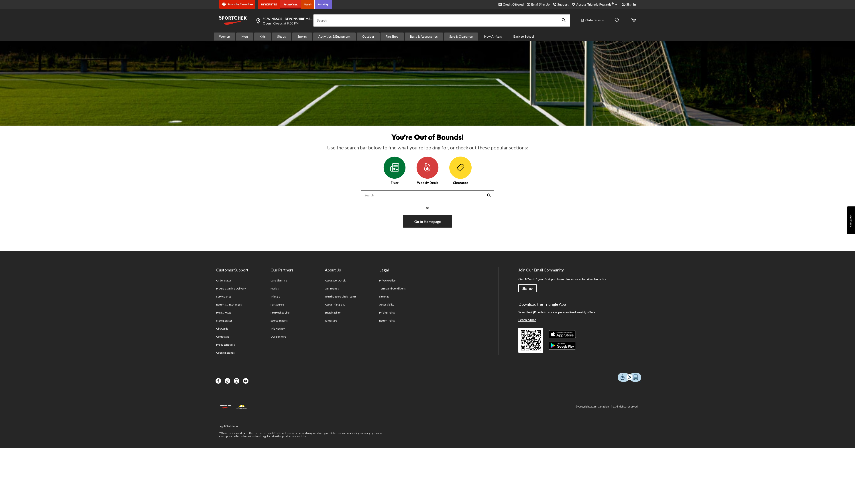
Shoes (281, 36)
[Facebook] (218, 381)
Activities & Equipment (334, 36)
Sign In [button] (631, 4)
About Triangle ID (335, 304)
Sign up (527, 288)
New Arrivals (493, 36)
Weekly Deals (427, 183)
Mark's (275, 288)
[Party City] (323, 4)
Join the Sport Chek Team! (340, 296)
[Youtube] (245, 381)
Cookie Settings (225, 352)
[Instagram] (236, 381)
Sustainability (333, 312)
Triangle (275, 296)
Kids (262, 36)
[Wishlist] (617, 20)
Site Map (384, 296)
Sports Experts (279, 320)
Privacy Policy (387, 280)
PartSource (277, 304)
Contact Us (222, 336)
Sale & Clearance (461, 36)
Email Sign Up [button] (540, 4)
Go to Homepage (427, 221)
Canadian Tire (279, 280)
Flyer (395, 183)
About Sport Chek (335, 280)
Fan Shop (392, 36)
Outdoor (368, 36)
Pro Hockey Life (280, 312)
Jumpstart (331, 320)
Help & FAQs (223, 312)
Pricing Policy (387, 312)
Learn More (527, 320)
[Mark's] (308, 4)
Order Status (594, 20)
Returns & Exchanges (229, 304)
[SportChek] (290, 4)
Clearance (460, 183)
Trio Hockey (278, 328)
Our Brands (332, 288)
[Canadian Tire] (269, 4)
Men (245, 36)
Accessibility (386, 304)
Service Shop (223, 296)
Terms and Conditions (392, 288)
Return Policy (387, 320)
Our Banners (278, 336)
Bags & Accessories (424, 36)
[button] (563, 20)
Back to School (523, 36)
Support (563, 4)
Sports (302, 36)
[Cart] (633, 20)
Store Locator (224, 320)
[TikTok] (227, 381)
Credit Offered (513, 4)
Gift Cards (222, 328)
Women (224, 36)
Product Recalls (225, 344)
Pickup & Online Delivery (231, 288)
